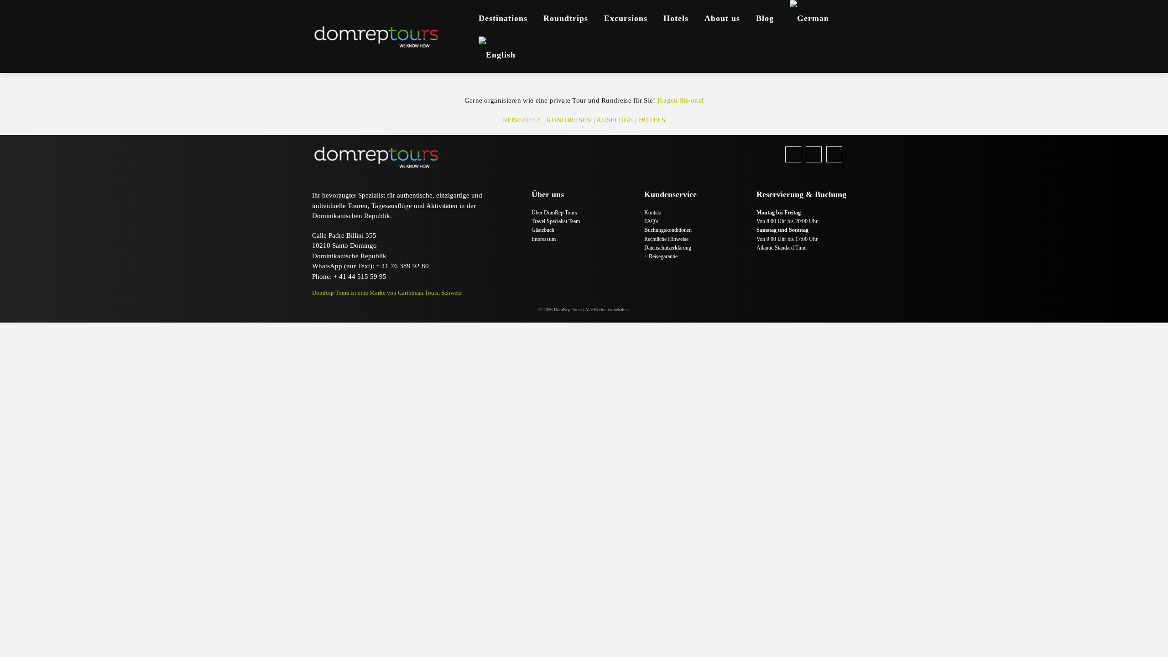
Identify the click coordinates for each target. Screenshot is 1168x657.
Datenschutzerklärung (667, 248)
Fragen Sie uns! (680, 100)
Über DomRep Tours (554, 212)
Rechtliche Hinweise (666, 239)
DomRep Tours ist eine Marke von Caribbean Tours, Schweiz (387, 292)
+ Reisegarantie (661, 256)
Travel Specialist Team (556, 221)
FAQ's (651, 221)
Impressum (544, 239)
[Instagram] (814, 154)
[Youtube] (834, 154)
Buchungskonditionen (668, 230)
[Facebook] (793, 154)
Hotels (652, 120)
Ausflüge (614, 120)
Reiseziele (522, 120)
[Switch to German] (809, 18)
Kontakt (653, 212)
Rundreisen (569, 120)
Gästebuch (543, 230)
